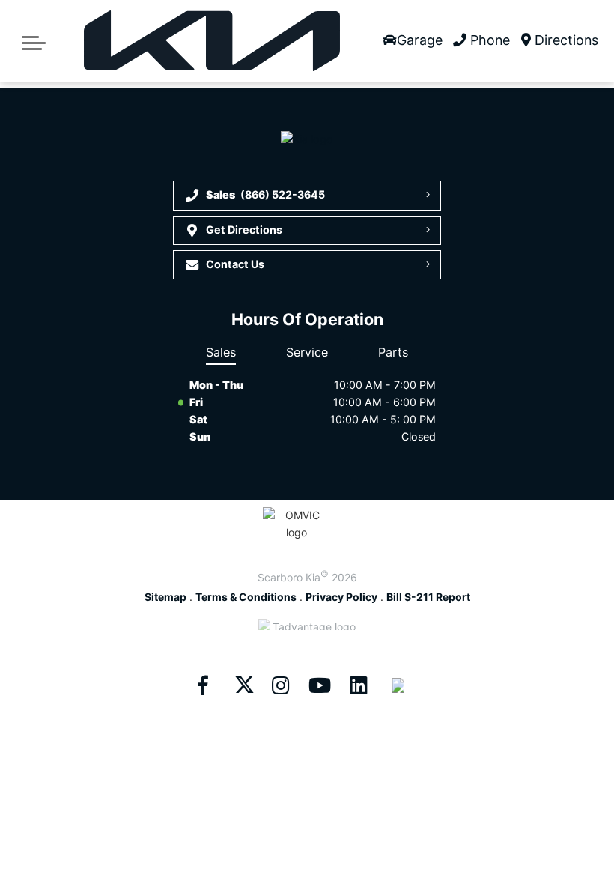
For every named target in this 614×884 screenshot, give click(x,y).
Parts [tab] (393, 352)
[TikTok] (397, 685)
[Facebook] (203, 685)
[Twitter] (242, 685)
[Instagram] (281, 685)
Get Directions (244, 229)
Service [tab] (307, 352)
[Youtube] (319, 685)
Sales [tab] (221, 352)
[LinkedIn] (358, 685)
